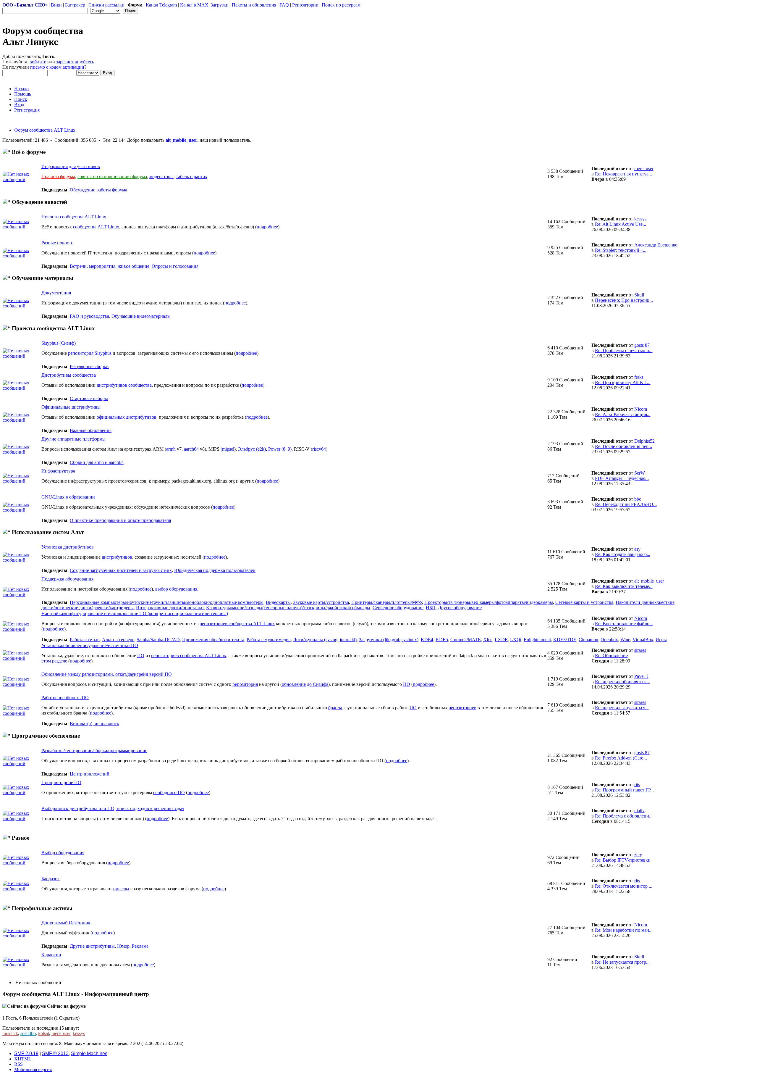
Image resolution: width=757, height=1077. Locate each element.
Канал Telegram (162, 4)
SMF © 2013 (55, 1053)
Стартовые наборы (89, 398)
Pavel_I (641, 676)
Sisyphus (103, 353)
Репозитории (305, 4)
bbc (637, 499)
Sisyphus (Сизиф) (58, 343)
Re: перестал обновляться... (622, 681)
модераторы (161, 176)
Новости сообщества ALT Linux (73, 216)
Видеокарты (278, 602)
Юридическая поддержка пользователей (214, 570)
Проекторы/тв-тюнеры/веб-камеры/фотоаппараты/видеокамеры (488, 602)
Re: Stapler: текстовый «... (620, 250)
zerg (638, 854)
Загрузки (220, 4)
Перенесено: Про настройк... (624, 300)
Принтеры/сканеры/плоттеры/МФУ (386, 602)
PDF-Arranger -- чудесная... (622, 478)
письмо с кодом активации (57, 67)
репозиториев (462, 707)
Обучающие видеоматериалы (141, 316)
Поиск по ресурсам (341, 4)
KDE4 (427, 639)
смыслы (121, 888)
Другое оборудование (460, 607)
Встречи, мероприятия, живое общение (109, 266)
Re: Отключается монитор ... (623, 886)
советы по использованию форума (112, 176)
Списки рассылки (106, 4)
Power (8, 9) (280, 449)
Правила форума (58, 176)
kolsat (43, 1033)
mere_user (644, 168)
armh (171, 449)
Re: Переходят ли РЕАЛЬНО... (626, 504)
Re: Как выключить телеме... (624, 586)
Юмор (123, 946)
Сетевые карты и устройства (584, 602)
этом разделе (54, 660)
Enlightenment (537, 639)
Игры (661, 639)
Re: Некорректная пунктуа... (623, 173)
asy (637, 549)
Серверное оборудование (398, 607)
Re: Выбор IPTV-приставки (623, 859)
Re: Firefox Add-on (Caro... (621, 757)
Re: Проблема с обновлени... (624, 815)
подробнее (267, 226)
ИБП (431, 607)
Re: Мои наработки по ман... (624, 930)
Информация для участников (70, 166)
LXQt (515, 639)
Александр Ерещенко (655, 244)
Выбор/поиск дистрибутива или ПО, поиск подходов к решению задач (112, 808)
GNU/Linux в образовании (68, 496)
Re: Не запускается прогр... (622, 962)
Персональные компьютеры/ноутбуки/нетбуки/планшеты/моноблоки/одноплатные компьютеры (166, 602)
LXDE (501, 639)
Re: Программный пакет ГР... (624, 789)
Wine (625, 639)
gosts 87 (642, 345)
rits (637, 784)
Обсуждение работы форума (98, 189)
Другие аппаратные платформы (73, 438)
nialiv (639, 810)
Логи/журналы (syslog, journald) (325, 639)
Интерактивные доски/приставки (170, 607)
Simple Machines (89, 1053)
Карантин (51, 954)
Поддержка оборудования (67, 578)
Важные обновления (90, 430)
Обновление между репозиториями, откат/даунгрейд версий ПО (106, 674)
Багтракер (75, 4)
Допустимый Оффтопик (65, 922)
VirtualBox (643, 639)
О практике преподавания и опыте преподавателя (120, 520)
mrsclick (10, 1033)
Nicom (640, 409)
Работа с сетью (85, 639)
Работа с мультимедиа (269, 639)
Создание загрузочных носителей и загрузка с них (121, 570)
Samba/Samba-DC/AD (158, 639)
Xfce (487, 639)
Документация (56, 292)
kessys (640, 218)
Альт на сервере (118, 639)
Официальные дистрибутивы (71, 406)
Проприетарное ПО (61, 782)
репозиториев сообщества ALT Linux (237, 623)
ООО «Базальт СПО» (25, 4)
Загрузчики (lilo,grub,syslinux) (388, 639)
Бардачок (50, 878)
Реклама (140, 946)
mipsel (228, 449)
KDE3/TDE (564, 639)
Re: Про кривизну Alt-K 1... (623, 382)
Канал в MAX (195, 4)
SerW (639, 472)
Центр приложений (89, 773)
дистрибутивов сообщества (124, 385)
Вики (56, 4)
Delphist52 (644, 441)
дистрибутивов (117, 557)
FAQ (284, 4)
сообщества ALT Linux (96, 226)
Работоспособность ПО (65, 697)
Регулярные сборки (89, 366)
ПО (140, 655)
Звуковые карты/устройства (321, 602)
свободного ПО (169, 792)
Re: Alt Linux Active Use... (620, 224)
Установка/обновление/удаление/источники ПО (89, 645)
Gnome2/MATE (465, 639)
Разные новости (57, 242)
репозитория (80, 353)
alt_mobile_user (181, 140)
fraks (638, 377)
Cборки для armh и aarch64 (97, 462)
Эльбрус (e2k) (252, 449)
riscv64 (319, 449)
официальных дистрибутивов (126, 417)
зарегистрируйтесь (75, 61)
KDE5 (442, 639)
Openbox (609, 639)
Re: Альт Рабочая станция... (623, 414)
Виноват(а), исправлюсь (94, 723)
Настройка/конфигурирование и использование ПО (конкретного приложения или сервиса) (134, 613)
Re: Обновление (611, 655)
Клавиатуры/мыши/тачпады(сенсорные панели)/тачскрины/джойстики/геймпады (288, 607)
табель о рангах (191, 176)
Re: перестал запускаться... (622, 707)
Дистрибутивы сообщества (68, 375)
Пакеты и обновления (254, 4)
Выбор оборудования (62, 852)
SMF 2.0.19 (26, 1053)
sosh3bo (28, 1033)
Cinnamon (588, 639)
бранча (335, 707)
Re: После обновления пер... (623, 446)
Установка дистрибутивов (67, 546)
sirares (640, 650)
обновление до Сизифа (305, 684)
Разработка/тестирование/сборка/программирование (94, 750)
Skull (639, 294)
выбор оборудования (176, 588)
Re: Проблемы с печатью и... (624, 350)
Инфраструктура (58, 470)
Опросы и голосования (175, 266)
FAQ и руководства (89, 316)
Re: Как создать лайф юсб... (622, 554)
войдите (38, 61)
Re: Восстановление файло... (624, 623)
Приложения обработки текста (213, 639)
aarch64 (191, 449)
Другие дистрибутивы (92, 946)
